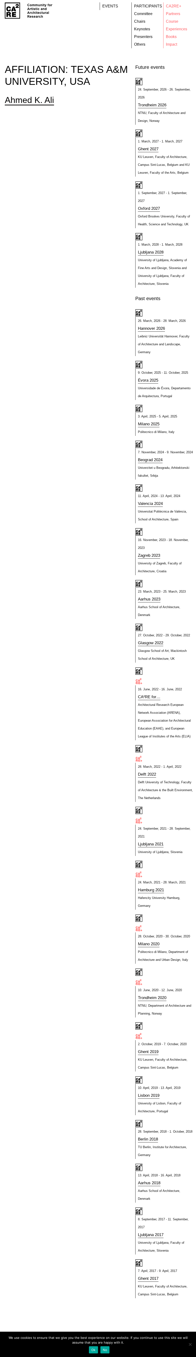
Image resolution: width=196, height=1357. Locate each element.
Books (171, 37)
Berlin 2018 (148, 1139)
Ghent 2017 (148, 1278)
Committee (143, 14)
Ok (93, 1350)
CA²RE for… (149, 697)
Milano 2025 (148, 424)
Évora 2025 (148, 380)
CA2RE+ (173, 6)
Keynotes (142, 29)
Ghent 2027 (148, 149)
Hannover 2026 (151, 328)
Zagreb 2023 (149, 555)
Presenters (143, 37)
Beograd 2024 (150, 460)
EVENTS (110, 6)
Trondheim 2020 (152, 997)
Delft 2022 (147, 774)
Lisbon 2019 (148, 1095)
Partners (173, 14)
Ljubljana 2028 (150, 252)
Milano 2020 (148, 944)
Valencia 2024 (150, 503)
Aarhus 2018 (149, 1183)
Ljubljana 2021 (150, 844)
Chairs (139, 21)
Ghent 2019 (148, 1051)
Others (139, 44)
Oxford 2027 (149, 208)
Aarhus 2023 (149, 599)
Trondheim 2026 (152, 105)
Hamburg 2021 (151, 890)
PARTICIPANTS (148, 6)
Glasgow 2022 (150, 643)
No (105, 1350)
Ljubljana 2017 (150, 1235)
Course (172, 21)
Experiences (176, 29)
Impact (171, 44)
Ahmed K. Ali (29, 100)
